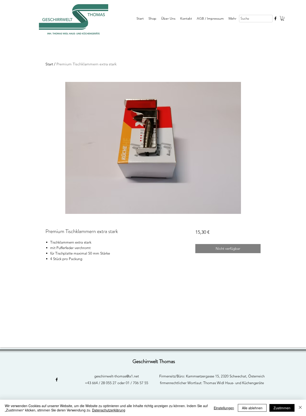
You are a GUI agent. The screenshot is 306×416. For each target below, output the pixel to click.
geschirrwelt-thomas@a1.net (116, 376)
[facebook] (275, 18)
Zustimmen (281, 407)
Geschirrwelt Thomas (153, 361)
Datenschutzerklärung (108, 410)
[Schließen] (300, 408)
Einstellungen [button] (224, 407)
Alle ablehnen (252, 407)
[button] (282, 18)
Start (49, 64)
